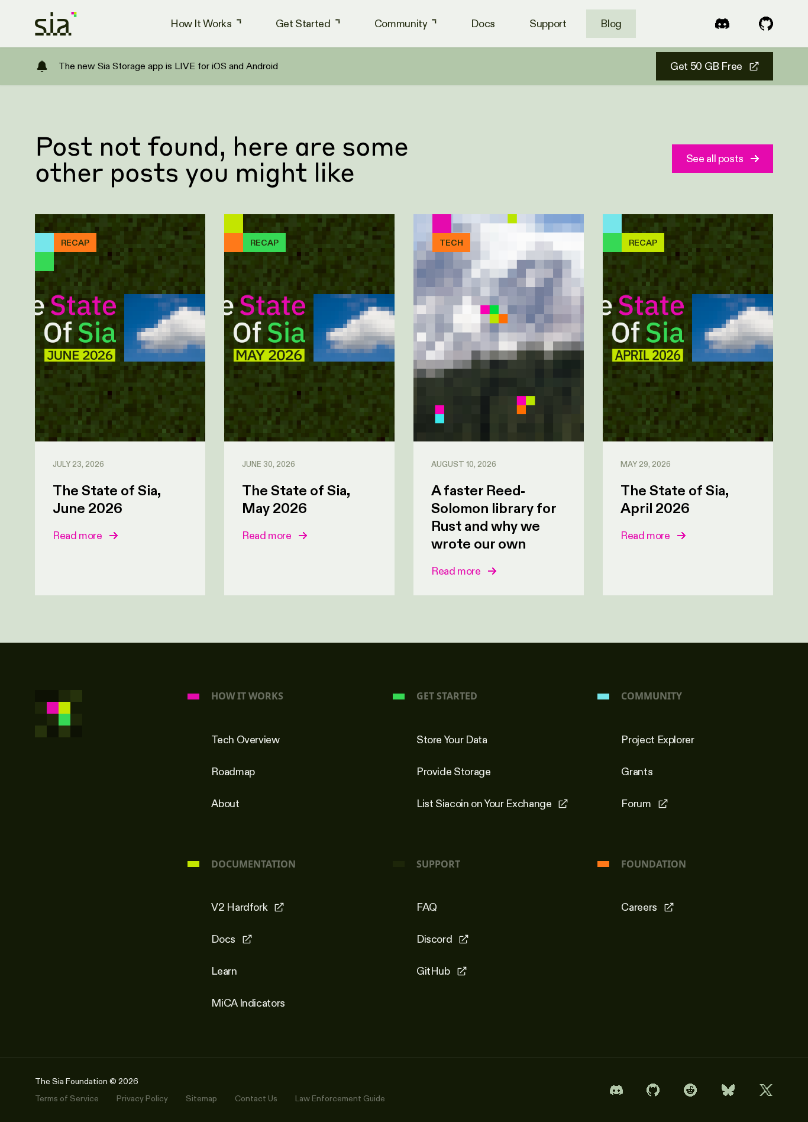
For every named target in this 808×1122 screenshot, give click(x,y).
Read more (77, 535)
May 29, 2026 (645, 464)
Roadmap (232, 771)
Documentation (253, 864)
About (225, 803)
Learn (224, 971)
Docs (483, 23)
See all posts (715, 158)
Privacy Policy (142, 1098)
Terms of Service (67, 1098)
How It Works (201, 23)
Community (401, 23)
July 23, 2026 (78, 464)
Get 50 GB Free (706, 66)
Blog (611, 23)
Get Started (303, 23)
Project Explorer (657, 739)
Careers (639, 907)
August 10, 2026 (463, 464)
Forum (636, 803)
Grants (636, 771)
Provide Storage (453, 771)
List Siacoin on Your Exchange (484, 803)
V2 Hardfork (239, 907)
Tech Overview (245, 739)
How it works (247, 696)
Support (547, 23)
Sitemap (201, 1098)
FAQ (426, 907)
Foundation (653, 864)
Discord (434, 939)
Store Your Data (451, 739)
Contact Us (256, 1098)
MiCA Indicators (248, 1003)
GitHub (433, 971)
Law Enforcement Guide (340, 1098)
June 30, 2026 (268, 464)
